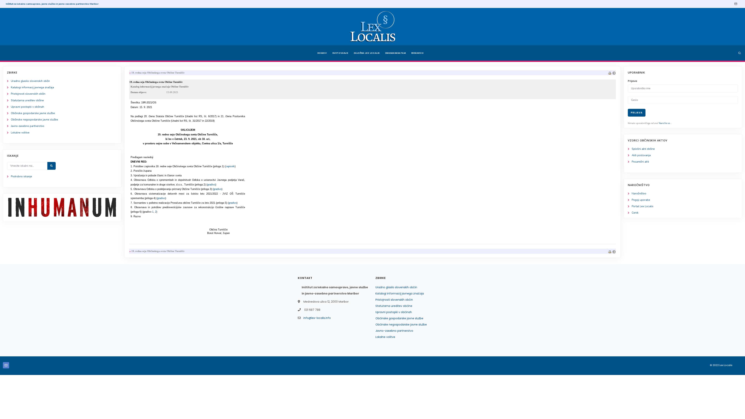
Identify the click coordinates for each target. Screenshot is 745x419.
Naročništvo (639, 193)
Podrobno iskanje (21, 176)
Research (417, 53)
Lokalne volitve (20, 132)
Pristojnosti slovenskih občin (28, 94)
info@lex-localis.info (317, 318)
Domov (322, 53)
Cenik (635, 213)
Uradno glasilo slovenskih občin (30, 81)
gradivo (211, 184)
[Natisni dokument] (609, 72)
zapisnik (230, 166)
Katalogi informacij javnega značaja (32, 87)
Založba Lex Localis (367, 53)
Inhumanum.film (395, 53)
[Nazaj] (614, 72)
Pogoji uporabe (641, 200)
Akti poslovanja (641, 155)
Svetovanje (340, 53)
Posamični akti (640, 162)
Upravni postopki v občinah (27, 107)
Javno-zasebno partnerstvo (27, 126)
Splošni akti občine (643, 149)
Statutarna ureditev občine (27, 100)
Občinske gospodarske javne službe (33, 113)
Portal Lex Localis (642, 206)
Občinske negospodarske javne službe (34, 119)
